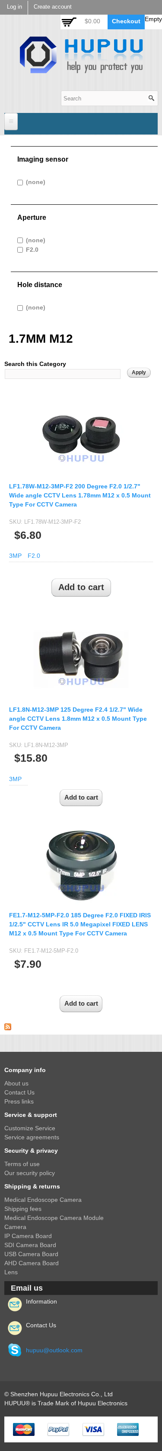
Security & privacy (31, 1150)
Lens (11, 1272)
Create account (53, 7)
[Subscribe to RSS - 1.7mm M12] (7, 1025)
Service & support (30, 1114)
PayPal (58, 1429)
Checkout (126, 21)
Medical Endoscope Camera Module (54, 1217)
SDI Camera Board (30, 1244)
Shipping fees (22, 1208)
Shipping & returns (32, 1186)
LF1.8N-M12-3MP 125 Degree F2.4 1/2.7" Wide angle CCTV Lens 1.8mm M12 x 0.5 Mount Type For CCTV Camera (78, 718)
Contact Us (19, 1092)
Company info (25, 1069)
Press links (19, 1101)
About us (16, 1083)
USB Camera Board (31, 1254)
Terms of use (22, 1163)
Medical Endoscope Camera (43, 1199)
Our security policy (29, 1173)
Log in (14, 7)
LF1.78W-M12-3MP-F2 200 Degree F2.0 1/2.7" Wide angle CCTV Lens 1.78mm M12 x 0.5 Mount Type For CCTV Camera (80, 495)
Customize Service (29, 1128)
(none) (35, 181)
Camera (15, 1226)
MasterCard (24, 1429)
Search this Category (35, 363)
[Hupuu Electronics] (81, 69)
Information (41, 1301)
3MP (15, 555)
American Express (128, 1429)
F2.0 (32, 249)
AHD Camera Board (31, 1263)
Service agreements (31, 1137)
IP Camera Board (28, 1235)
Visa (93, 1429)
